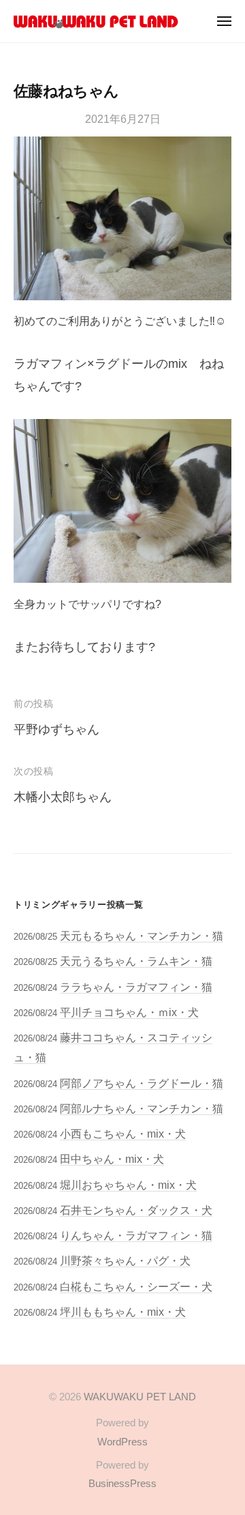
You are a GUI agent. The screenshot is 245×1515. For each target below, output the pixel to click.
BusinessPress (122, 1483)
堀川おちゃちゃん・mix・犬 (128, 1185)
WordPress (122, 1441)
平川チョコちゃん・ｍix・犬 (129, 1012)
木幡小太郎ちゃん (63, 797)
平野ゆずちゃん (56, 729)
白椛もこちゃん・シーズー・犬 (136, 1286)
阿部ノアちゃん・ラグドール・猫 (141, 1083)
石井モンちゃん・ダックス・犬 (136, 1210)
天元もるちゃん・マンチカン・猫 (141, 935)
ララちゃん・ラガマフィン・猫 (136, 987)
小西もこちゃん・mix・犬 (123, 1133)
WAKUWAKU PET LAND (140, 1396)
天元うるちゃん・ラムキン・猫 (136, 961)
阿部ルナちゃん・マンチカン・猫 (141, 1108)
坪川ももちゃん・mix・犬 (123, 1311)
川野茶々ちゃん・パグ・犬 (125, 1260)
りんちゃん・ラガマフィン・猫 (136, 1235)
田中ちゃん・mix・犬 (112, 1159)
